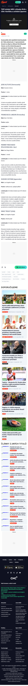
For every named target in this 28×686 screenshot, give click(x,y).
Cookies (21, 676)
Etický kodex (24, 679)
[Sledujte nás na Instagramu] (11, 573)
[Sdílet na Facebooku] (2, 267)
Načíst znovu (14, 24)
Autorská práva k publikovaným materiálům (14, 673)
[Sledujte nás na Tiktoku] (17, 573)
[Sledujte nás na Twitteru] (14, 573)
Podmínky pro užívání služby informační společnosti (14, 674)
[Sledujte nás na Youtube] (20, 573)
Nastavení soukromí (9, 678)
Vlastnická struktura (18, 678)
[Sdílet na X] (5, 267)
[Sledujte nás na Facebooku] (8, 573)
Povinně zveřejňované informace (14, 681)
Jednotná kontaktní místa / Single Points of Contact (11, 679)
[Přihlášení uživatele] (22, 2)
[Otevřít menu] (25, 2)
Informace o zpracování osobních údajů (11, 676)
